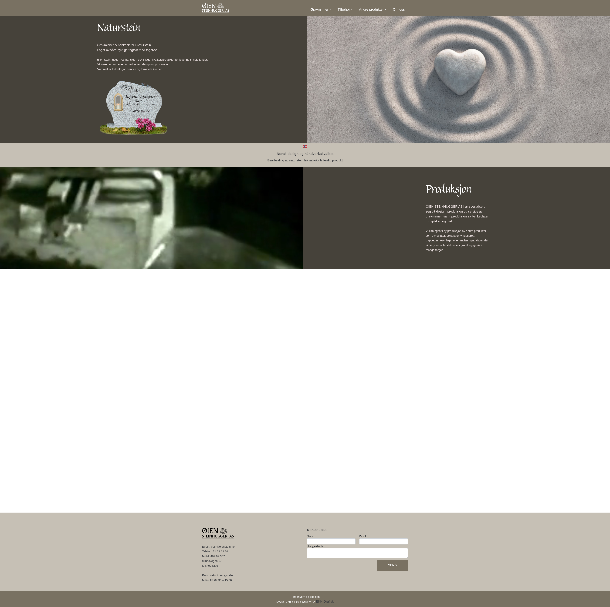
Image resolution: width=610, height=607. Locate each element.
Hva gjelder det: (316, 546)
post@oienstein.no (223, 546)
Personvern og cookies (305, 596)
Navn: (310, 536)
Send (392, 565)
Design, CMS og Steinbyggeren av (305, 601)
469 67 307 (217, 556)
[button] (320, 9)
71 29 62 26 (220, 551)
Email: (362, 536)
